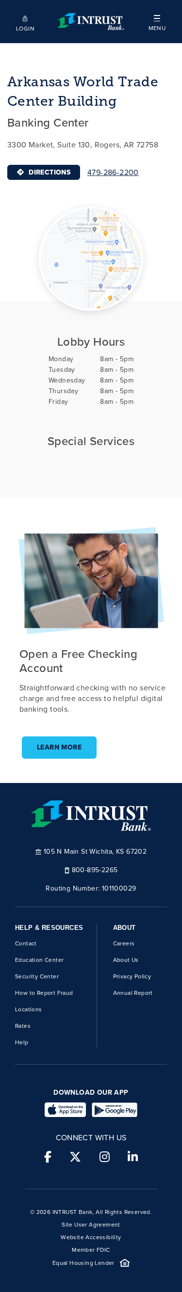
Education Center (39, 960)
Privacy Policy (132, 976)
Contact (26, 943)
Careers (124, 943)
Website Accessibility (91, 1237)
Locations (28, 1009)
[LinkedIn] (133, 1157)
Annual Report (133, 993)
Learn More (59, 747)
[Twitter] (75, 1157)
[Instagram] (104, 1157)
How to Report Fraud (44, 993)
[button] (157, 21)
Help (22, 1042)
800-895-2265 (95, 869)
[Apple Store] (65, 1109)
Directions (49, 172)
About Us (126, 960)
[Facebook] (47, 1157)
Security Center (37, 976)
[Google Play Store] (114, 1109)
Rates (23, 1025)
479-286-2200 (113, 172)
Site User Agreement (91, 1224)
